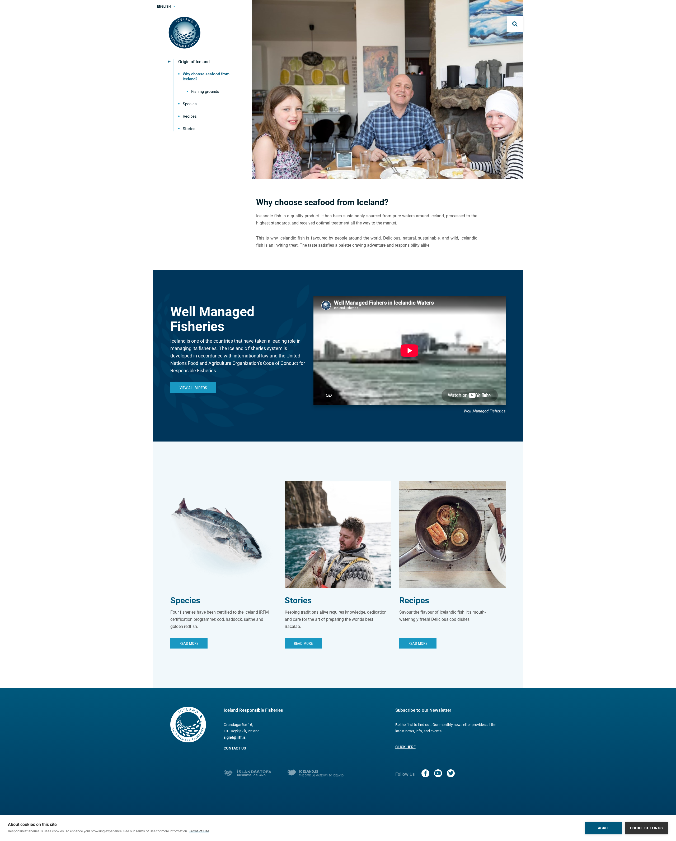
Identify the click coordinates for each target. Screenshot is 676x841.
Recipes (190, 116)
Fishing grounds (205, 91)
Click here (405, 747)
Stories (189, 128)
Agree (604, 828)
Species (190, 104)
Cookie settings (646, 828)
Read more (303, 643)
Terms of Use (199, 831)
